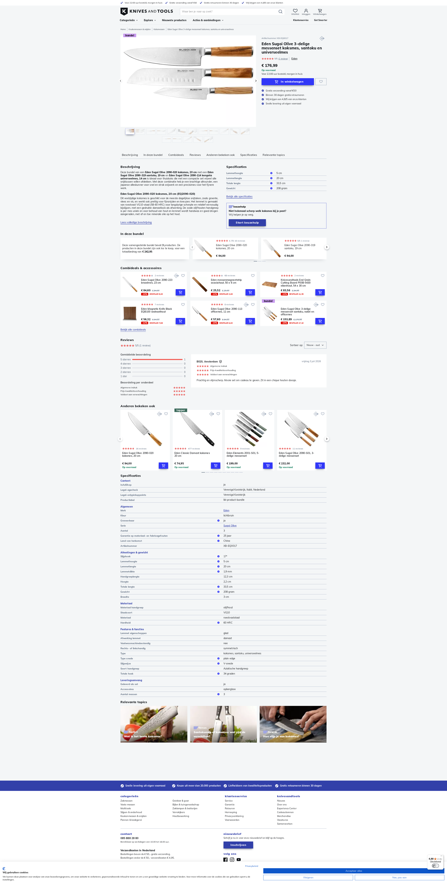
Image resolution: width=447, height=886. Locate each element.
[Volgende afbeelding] (256, 81)
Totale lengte (233, 183)
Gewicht (230, 188)
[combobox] (315, 345)
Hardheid (125, 622)
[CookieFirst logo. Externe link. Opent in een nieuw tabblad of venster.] (4, 868)
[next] (321, 247)
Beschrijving (130, 155)
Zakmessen (126, 800)
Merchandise (284, 816)
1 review (283, 58)
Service (229, 800)
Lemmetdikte (127, 571)
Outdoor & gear (181, 800)
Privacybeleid (251, 866)
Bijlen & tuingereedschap (186, 804)
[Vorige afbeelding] (120, 81)
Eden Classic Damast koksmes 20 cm (192, 454)
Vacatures (282, 819)
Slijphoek (125, 556)
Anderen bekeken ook (220, 155)
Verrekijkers (179, 812)
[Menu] (441, 857)
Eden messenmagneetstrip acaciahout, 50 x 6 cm (226, 281)
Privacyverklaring (234, 816)
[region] (188, 89)
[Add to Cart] (180, 292)
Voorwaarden (232, 819)
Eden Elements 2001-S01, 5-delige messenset (243, 454)
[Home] (146, 11)
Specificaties (248, 155)
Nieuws (281, 800)
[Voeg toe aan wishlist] (321, 81)
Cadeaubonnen (285, 812)
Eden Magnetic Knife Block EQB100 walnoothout (156, 310)
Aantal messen (128, 694)
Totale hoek (126, 673)
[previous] (198, 247)
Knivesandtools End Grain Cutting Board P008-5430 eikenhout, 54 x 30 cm (295, 283)
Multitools (125, 808)
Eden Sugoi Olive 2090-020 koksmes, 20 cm (138, 454)
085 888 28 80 (129, 838)
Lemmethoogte (234, 173)
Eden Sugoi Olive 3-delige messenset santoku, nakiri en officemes (297, 311)
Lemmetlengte (234, 178)
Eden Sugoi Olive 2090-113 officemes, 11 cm (226, 310)
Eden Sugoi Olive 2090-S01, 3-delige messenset (296, 454)
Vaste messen (127, 804)
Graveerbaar (127, 520)
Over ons (282, 804)
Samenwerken (284, 823)
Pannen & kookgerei (131, 819)
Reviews (195, 155)
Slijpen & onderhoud (131, 812)
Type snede (126, 658)
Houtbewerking (181, 816)
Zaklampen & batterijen (185, 808)
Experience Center (287, 808)
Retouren (230, 808)
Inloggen (306, 14)
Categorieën (127, 20)
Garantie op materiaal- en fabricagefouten (144, 535)
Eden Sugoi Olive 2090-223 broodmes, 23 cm (157, 281)
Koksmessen (159, 29)
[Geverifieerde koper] (220, 361)
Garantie (230, 804)
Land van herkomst (131, 540)
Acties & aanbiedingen (207, 20)
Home (123, 29)
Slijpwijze (125, 663)
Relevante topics (274, 155)
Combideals (176, 155)
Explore (148, 20)
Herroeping (231, 812)
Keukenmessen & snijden (140, 29)
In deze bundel (153, 155)
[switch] (435, 866)
